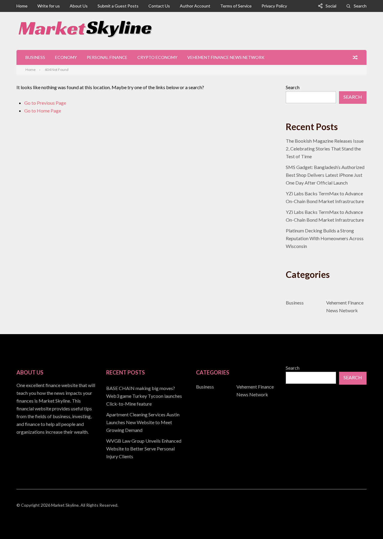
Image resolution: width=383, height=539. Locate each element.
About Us (79, 5)
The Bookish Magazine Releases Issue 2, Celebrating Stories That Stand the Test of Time (325, 148)
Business (35, 57)
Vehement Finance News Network (226, 57)
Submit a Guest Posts (118, 5)
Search (360, 5)
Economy (66, 57)
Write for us (48, 5)
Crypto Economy (157, 57)
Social (331, 5)
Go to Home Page (42, 110)
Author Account (195, 5)
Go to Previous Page (45, 103)
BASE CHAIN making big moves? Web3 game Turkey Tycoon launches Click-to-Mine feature (144, 395)
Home (22, 5)
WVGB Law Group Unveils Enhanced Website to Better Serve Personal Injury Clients (143, 448)
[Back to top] (366, 522)
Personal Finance (107, 57)
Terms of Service (236, 5)
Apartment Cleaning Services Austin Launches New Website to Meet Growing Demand (143, 422)
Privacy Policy (274, 5)
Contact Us (159, 5)
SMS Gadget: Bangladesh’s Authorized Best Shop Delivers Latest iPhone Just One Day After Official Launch (325, 174)
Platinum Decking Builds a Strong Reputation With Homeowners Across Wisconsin (325, 238)
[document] (146, 422)
